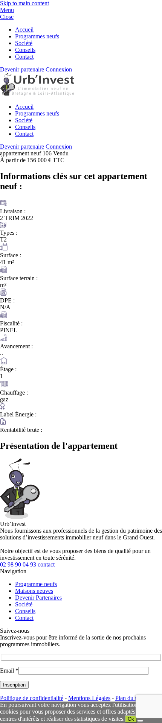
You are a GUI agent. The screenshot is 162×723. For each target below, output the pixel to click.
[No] (140, 721)
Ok (131, 719)
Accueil (24, 29)
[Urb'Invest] (37, 94)
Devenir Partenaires (38, 597)
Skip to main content (24, 3)
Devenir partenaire (22, 69)
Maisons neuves (34, 591)
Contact (24, 56)
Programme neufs (36, 584)
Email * (9, 670)
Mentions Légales (89, 698)
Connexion (59, 69)
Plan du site (129, 698)
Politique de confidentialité (31, 698)
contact (46, 564)
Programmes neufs (37, 36)
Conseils (25, 50)
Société (23, 43)
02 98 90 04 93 (18, 564)
